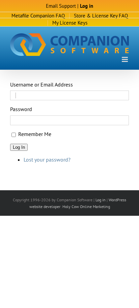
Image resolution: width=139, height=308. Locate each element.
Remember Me (34, 134)
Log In (19, 147)
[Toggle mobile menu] (125, 59)
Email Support (61, 6)
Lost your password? (47, 159)
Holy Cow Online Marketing (86, 206)
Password (21, 109)
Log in (86, 6)
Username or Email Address (41, 84)
